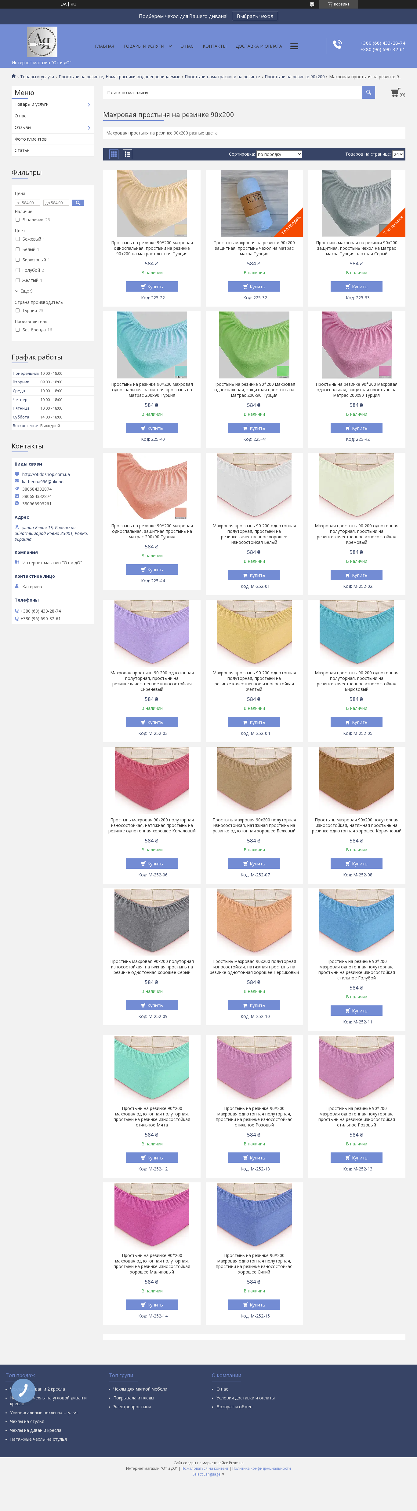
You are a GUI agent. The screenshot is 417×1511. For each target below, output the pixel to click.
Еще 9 (26, 291)
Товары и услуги (143, 46)
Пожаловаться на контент (205, 1468)
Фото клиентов (31, 139)
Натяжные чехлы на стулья (38, 1439)
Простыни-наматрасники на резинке (222, 76)
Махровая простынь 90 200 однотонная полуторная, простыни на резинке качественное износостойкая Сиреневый (152, 681)
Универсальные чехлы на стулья (44, 1412)
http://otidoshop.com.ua (46, 474)
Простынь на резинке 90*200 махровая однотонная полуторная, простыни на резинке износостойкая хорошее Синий (254, 1264)
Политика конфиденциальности (261, 1468)
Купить (155, 286)
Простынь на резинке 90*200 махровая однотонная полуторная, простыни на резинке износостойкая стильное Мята (152, 1117)
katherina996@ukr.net (43, 482)
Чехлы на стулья (27, 1421)
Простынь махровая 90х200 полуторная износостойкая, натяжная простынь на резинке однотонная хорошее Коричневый (356, 825)
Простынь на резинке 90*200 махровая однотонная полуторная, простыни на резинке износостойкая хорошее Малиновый (152, 1264)
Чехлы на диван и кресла (35, 1430)
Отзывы (23, 127)
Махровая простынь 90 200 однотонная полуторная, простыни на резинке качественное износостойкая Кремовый (356, 534)
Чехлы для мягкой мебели (140, 1389)
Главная (104, 46)
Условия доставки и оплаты (245, 1398)
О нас (187, 46)
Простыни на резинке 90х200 (295, 76)
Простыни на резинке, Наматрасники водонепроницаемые (119, 76)
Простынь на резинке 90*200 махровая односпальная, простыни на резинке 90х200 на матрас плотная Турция (152, 248)
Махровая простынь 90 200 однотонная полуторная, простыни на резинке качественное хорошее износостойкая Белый (254, 534)
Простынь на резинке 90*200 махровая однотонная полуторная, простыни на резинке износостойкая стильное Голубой (356, 970)
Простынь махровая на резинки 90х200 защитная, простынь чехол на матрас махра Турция (254, 248)
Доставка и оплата (259, 46)
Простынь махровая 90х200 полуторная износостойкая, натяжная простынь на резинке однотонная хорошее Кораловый (152, 825)
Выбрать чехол (255, 16)
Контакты (215, 46)
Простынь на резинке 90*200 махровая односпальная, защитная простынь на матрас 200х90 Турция (152, 389)
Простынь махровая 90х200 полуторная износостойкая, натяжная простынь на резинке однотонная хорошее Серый (152, 967)
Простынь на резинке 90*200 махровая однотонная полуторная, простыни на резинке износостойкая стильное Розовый (254, 1117)
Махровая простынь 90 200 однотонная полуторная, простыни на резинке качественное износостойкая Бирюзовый (356, 681)
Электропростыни (132, 1407)
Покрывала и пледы (133, 1398)
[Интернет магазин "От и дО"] (42, 40)
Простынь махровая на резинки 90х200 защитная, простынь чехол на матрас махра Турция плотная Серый (356, 248)
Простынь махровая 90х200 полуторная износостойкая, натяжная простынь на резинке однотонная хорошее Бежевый (254, 825)
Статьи (22, 150)
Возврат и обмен (234, 1407)
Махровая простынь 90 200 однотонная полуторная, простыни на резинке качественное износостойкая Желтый (254, 681)
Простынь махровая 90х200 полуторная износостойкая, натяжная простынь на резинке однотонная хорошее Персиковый (254, 967)
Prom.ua (236, 1462)
